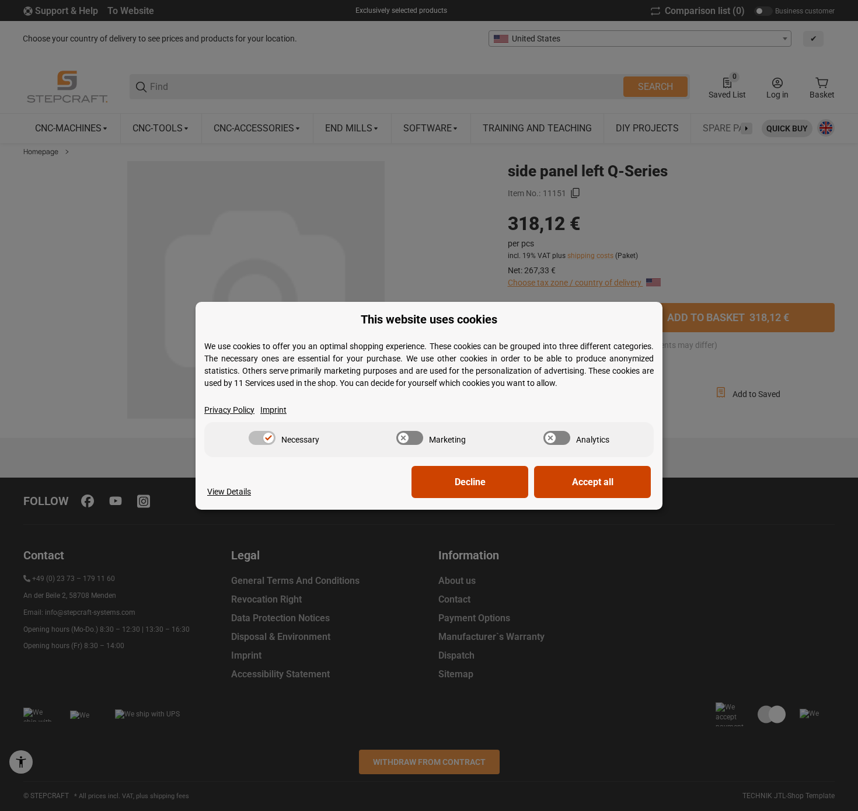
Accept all (592, 482)
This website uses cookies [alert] (429, 320)
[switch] (262, 438)
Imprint (273, 410)
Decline (470, 482)
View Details (229, 491)
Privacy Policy (229, 410)
